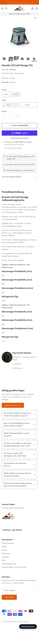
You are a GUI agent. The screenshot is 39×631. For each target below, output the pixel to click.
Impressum (5, 557)
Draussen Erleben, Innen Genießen (14, 567)
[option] (19, 35)
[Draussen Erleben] (19, 8)
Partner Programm (8, 543)
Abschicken (9, 597)
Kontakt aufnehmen (13, 405)
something (21, 3)
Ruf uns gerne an (25, 156)
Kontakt (4, 546)
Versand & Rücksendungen (11, 177)
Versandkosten (19, 73)
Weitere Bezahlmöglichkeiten (19, 138)
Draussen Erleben (11, 622)
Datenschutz (6, 553)
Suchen (4, 550)
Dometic (12, 82)
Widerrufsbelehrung (9, 564)
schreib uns (11, 158)
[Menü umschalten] (2, 8)
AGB (3, 560)
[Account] (31, 8)
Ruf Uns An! (18, 368)
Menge (4, 111)
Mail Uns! (17, 364)
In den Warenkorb (19, 125)
